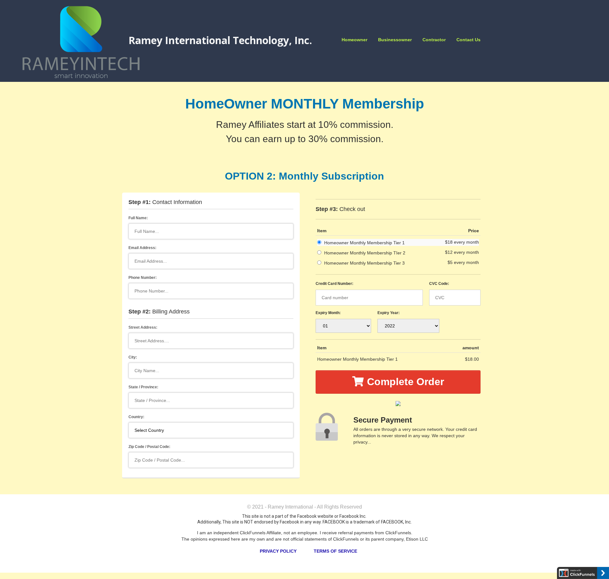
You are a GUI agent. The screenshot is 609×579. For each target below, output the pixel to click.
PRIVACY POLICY (278, 551)
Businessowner (395, 39)
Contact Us (468, 39)
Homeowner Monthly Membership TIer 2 (364, 252)
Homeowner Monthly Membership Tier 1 (364, 242)
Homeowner (354, 39)
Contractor (434, 39)
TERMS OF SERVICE (335, 551)
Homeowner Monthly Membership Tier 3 (364, 263)
